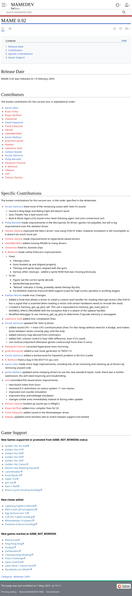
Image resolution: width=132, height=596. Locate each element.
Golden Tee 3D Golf (16, 445)
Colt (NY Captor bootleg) (19, 516)
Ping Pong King (13, 543)
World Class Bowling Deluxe (21, 467)
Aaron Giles (11, 107)
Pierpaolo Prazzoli (15, 162)
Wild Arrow (11, 539)
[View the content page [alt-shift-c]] (3, 29)
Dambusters (12, 551)
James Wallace (13, 137)
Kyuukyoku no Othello (17, 569)
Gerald (9, 129)
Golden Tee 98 (13, 453)
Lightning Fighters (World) (19, 505)
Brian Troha (11, 111)
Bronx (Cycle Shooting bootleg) (22, 489)
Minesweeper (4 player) (18, 520)
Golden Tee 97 (13, 449)
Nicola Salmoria (14, 155)
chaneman (11, 118)
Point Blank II (12, 475)
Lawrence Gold (13, 148)
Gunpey (9, 547)
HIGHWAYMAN (13, 133)
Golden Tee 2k (13, 460)
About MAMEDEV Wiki (31, 591)
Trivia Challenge (14, 558)
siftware (9, 170)
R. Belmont (11, 166)
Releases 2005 (22, 576)
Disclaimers (52, 591)
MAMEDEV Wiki (22, 6)
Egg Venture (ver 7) (16, 513)
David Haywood (14, 122)
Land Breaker (12, 471)
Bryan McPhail (13, 115)
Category (6, 576)
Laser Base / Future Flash (19, 565)
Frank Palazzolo (14, 126)
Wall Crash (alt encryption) (20, 509)
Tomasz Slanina (14, 177)
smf (7, 173)
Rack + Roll (11, 486)
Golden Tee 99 (13, 457)
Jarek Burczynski (14, 140)
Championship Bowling (18, 554)
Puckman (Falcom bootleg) (20, 524)
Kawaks (9, 144)
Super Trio (10, 478)
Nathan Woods (13, 151)
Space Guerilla (13, 562)
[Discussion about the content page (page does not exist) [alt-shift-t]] (10, 29)
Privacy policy (9, 591)
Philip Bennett (13, 159)
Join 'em (9, 482)
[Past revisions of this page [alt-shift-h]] (121, 29)
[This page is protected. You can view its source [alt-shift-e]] (115, 29)
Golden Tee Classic (15, 464)
